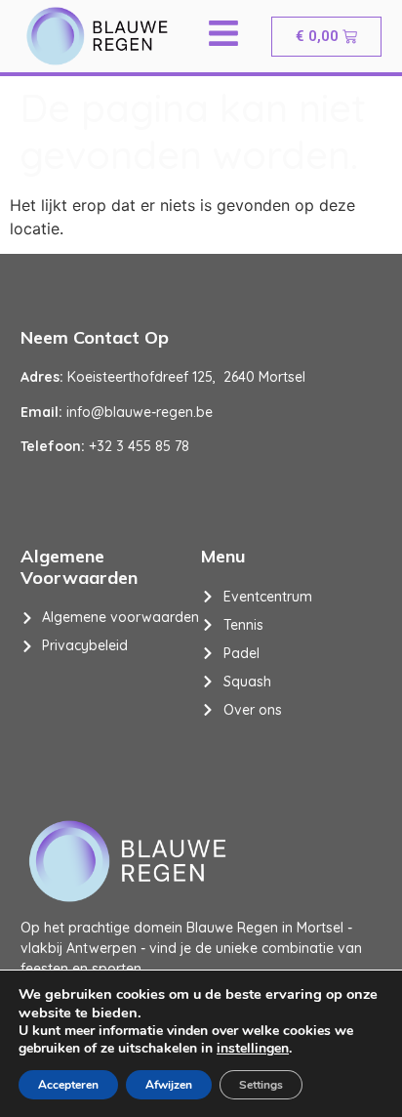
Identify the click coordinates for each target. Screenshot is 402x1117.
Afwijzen (168, 1085)
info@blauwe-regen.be (139, 412)
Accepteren (68, 1085)
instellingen (253, 1048)
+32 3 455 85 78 (139, 446)
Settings (261, 1085)
